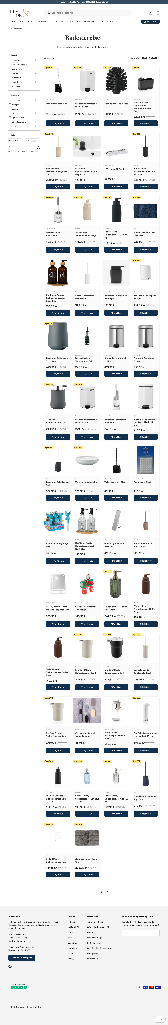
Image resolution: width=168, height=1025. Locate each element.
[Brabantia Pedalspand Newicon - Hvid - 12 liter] (146, 397)
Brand (14, 55)
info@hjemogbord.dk (25, 947)
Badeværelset (18, 28)
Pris (13, 135)
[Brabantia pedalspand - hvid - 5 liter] (87, 397)
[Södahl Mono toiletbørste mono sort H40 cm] (146, 146)
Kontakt (90, 932)
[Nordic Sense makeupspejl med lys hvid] (116, 710)
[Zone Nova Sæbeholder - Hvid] (87, 460)
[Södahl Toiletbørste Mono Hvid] (87, 273)
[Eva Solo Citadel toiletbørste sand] (146, 647)
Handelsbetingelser (96, 937)
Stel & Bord (43, 21)
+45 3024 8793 (24, 950)
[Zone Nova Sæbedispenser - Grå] (58, 397)
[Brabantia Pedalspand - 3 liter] (146, 336)
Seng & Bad (72, 21)
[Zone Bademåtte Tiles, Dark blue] (146, 210)
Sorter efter (144, 58)
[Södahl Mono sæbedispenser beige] (87, 210)
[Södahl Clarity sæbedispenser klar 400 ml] (116, 774)
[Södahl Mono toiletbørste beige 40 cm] (58, 146)
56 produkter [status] (49, 58)
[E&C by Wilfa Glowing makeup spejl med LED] (58, 584)
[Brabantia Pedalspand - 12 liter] (116, 336)
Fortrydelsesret (94, 943)
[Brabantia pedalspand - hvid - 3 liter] (87, 80)
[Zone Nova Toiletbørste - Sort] (58, 460)
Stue (58, 21)
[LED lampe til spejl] (116, 146)
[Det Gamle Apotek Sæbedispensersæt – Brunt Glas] (58, 273)
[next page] (107, 891)
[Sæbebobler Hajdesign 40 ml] (58, 521)
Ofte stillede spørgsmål (22, 958)
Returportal (92, 953)
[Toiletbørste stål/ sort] (58, 80)
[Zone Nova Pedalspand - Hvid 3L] (146, 273)
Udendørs (89, 21)
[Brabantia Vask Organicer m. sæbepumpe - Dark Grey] (146, 80)
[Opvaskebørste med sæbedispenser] (87, 710)
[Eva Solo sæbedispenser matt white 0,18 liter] (146, 710)
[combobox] (87, 13)
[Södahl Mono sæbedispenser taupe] (58, 837)
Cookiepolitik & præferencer (100, 948)
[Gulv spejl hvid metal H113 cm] (116, 521)
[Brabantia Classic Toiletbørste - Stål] (87, 336)
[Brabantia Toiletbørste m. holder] (116, 397)
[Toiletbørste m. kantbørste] (58, 210)
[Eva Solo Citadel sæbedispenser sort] (116, 647)
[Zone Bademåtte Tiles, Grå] (87, 837)
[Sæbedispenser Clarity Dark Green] (116, 584)
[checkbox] (24, 60)
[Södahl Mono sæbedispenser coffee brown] (146, 584)
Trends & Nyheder (95, 922)
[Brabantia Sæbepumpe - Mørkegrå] (116, 273)
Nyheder (12, 21)
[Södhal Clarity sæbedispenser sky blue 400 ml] (87, 774)
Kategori (15, 95)
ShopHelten (37, 1007)
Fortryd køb (92, 958)
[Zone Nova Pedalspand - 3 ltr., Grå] (58, 336)
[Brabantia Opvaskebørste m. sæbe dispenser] (87, 146)
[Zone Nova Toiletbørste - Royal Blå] (146, 774)
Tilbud (100, 21)
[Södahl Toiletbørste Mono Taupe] (146, 521)
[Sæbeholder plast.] (146, 460)
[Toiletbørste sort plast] (116, 460)
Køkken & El (26, 21)
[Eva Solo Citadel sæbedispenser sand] (87, 647)
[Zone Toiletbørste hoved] (116, 80)
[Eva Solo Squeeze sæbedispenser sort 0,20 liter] (58, 774)
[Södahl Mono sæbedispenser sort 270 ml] (116, 210)
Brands (110, 21)
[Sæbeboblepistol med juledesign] (87, 584)
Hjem (10, 28)
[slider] (10, 147)
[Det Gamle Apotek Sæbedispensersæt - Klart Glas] (87, 521)
